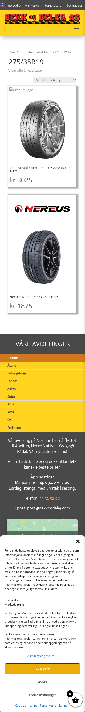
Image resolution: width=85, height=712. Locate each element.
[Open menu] (76, 28)
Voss (10, 412)
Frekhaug (14, 427)
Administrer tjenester (41, 656)
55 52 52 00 (49, 498)
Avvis (42, 682)
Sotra (11, 396)
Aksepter (42, 669)
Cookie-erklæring (26, 705)
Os (9, 420)
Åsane (11, 365)
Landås (12, 381)
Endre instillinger (42, 695)
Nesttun (13, 358)
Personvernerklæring (54, 705)
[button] (78, 541)
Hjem (12, 52)
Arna (10, 404)
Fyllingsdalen (16, 373)
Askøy (11, 389)
